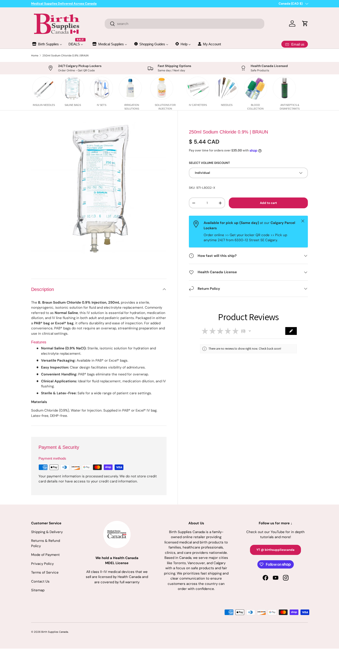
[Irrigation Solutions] (130, 88)
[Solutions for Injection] (161, 88)
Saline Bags (73, 105)
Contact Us (40, 581)
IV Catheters (198, 105)
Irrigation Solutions (131, 107)
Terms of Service (45, 572)
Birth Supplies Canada (54, 631)
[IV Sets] (101, 88)
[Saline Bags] (72, 88)
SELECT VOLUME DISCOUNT (209, 163)
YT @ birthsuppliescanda (275, 550)
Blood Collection (255, 107)
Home (34, 55)
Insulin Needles (44, 105)
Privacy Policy (42, 563)
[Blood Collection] (255, 88)
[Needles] (226, 88)
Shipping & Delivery (47, 532)
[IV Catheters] (198, 88)
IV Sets (101, 105)
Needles (226, 105)
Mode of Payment (45, 554)
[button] (250, 331)
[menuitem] (46, 44)
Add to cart (268, 203)
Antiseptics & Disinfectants (290, 107)
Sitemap (38, 590)
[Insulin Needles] (44, 88)
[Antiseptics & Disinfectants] (284, 88)
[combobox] (185, 24)
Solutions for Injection (165, 107)
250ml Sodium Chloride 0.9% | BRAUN (65, 55)
